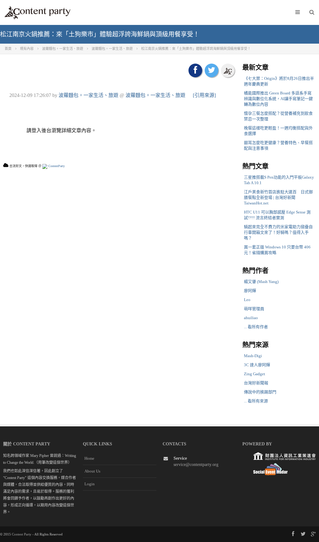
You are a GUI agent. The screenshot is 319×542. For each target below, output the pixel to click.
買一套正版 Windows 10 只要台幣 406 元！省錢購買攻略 (277, 250)
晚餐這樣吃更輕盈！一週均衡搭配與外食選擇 (278, 131)
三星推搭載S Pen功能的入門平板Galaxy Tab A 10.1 (279, 180)
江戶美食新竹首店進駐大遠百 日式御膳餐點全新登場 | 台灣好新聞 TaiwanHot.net (278, 197)
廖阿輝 (250, 290)
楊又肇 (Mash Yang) (261, 281)
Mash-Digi (253, 355)
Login (89, 484)
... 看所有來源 (256, 401)
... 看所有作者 (256, 326)
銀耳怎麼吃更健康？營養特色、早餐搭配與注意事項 (278, 145)
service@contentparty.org (196, 464)
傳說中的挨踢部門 (260, 392)
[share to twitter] (211, 70)
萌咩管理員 (254, 308)
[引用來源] (204, 95)
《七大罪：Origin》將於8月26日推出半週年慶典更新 (279, 81)
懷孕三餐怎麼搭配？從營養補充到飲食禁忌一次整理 (278, 116)
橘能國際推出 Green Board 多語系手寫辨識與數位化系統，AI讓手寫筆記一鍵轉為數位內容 (278, 99)
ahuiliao (251, 317)
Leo (247, 299)
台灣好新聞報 (256, 383)
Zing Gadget (254, 374)
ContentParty (56, 166)
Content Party (21, 534)
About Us (92, 471)
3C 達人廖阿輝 (257, 364)
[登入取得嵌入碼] (228, 70)
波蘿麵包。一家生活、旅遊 (88, 95)
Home (89, 458)
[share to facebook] (195, 70)
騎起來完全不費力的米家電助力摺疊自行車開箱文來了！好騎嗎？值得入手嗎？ (278, 232)
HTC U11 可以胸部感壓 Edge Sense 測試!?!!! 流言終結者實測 (277, 215)
